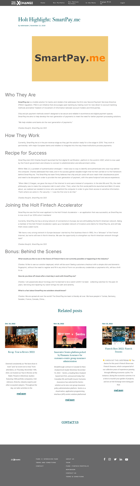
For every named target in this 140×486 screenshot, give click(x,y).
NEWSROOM (70, 469)
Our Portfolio (59, 3)
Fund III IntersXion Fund (47, 459)
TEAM (68, 462)
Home (43, 3)
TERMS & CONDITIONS (75, 476)
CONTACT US (71, 473)
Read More (21, 393)
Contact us (70, 422)
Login (122, 3)
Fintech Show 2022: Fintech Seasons (118, 350)
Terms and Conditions (46, 462)
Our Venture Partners (73, 2)
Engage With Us (105, 2)
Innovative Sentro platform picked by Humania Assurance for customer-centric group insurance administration (70, 357)
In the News (91, 3)
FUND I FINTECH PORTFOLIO (77, 466)
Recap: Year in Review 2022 (21, 352)
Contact (40, 466)
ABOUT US (70, 459)
